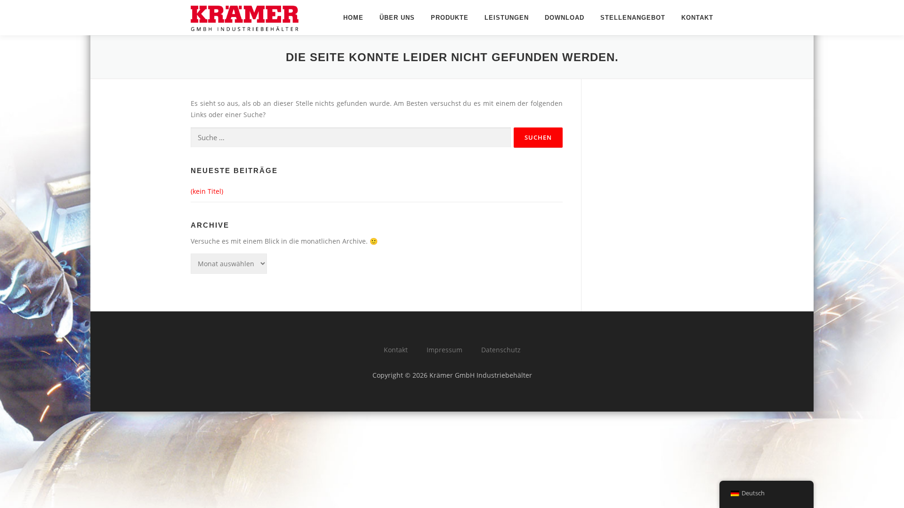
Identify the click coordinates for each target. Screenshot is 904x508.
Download (564, 17)
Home (353, 17)
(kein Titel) (207, 191)
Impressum (444, 349)
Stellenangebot (632, 17)
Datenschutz (501, 349)
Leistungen (506, 17)
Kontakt (697, 17)
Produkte (449, 17)
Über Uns (397, 17)
